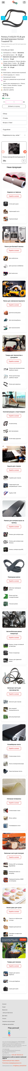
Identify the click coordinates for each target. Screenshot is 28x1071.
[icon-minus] (4, 102)
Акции (3, 1007)
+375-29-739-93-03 (7, 1012)
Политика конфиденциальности (11, 1063)
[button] (14, 114)
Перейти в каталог (14, 196)
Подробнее (15, 940)
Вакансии (4, 1010)
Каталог (4, 1004)
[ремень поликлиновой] (14, 18)
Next (25, 152)
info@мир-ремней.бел (8, 1024)
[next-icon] (25, 18)
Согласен (23, 939)
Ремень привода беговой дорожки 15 (14, 157)
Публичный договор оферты (10, 1060)
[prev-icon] (3, 18)
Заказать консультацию (8, 1021)
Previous (3, 152)
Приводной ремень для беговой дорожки (13, 44)
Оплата (4, 1018)
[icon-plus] (24, 102)
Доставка (4, 1015)
